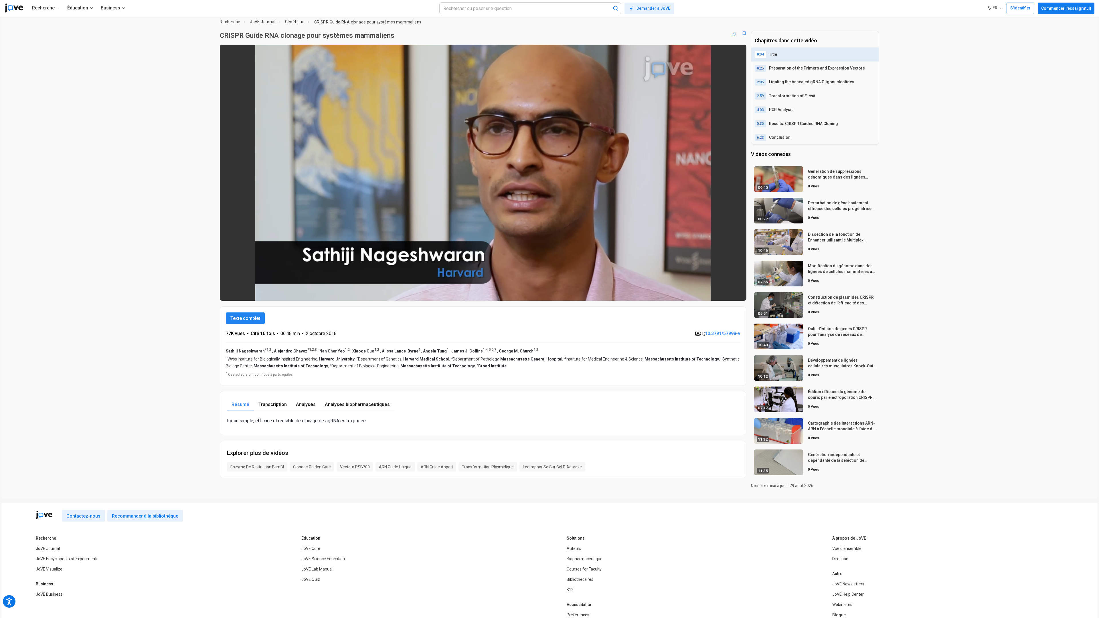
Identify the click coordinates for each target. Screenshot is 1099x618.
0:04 (760, 54)
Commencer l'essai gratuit (1066, 8)
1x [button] (712, 292)
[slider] (451, 292)
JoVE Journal (262, 21)
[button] (737, 52)
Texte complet (245, 318)
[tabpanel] (483, 421)
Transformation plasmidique (488, 467)
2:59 (760, 96)
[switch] (679, 292)
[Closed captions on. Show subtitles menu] (724, 292)
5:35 (760, 124)
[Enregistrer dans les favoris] (744, 33)
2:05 (760, 82)
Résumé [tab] (240, 404)
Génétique (295, 21)
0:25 (760, 68)
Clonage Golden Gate (312, 467)
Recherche (230, 21)
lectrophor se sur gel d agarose (552, 467)
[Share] (734, 33)
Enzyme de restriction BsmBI (257, 467)
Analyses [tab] (306, 404)
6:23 (760, 138)
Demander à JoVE (653, 8)
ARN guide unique (395, 467)
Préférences (578, 615)
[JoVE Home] (14, 8)
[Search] (615, 8)
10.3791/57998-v (722, 333)
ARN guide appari (437, 467)
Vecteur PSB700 (355, 467)
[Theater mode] (737, 292)
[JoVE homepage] (44, 515)
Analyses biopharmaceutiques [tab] (357, 404)
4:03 (760, 110)
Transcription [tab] (272, 404)
